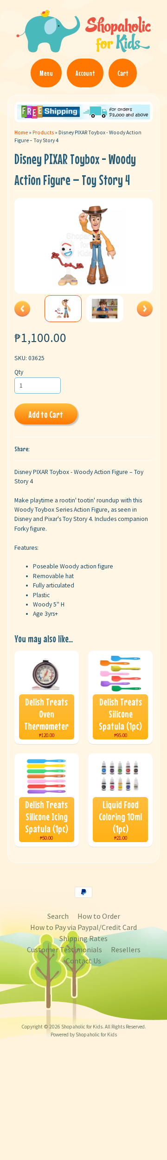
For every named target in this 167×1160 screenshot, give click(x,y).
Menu (46, 73)
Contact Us (83, 960)
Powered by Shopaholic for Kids (84, 1034)
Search (58, 916)
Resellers (126, 949)
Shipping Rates (83, 938)
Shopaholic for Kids (82, 1026)
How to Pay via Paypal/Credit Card (83, 927)
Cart (122, 73)
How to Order (98, 916)
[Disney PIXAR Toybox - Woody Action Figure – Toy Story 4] (63, 308)
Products (43, 132)
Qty (18, 372)
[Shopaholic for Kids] (83, 48)
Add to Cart (45, 414)
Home (21, 132)
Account (85, 73)
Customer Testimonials (64, 949)
